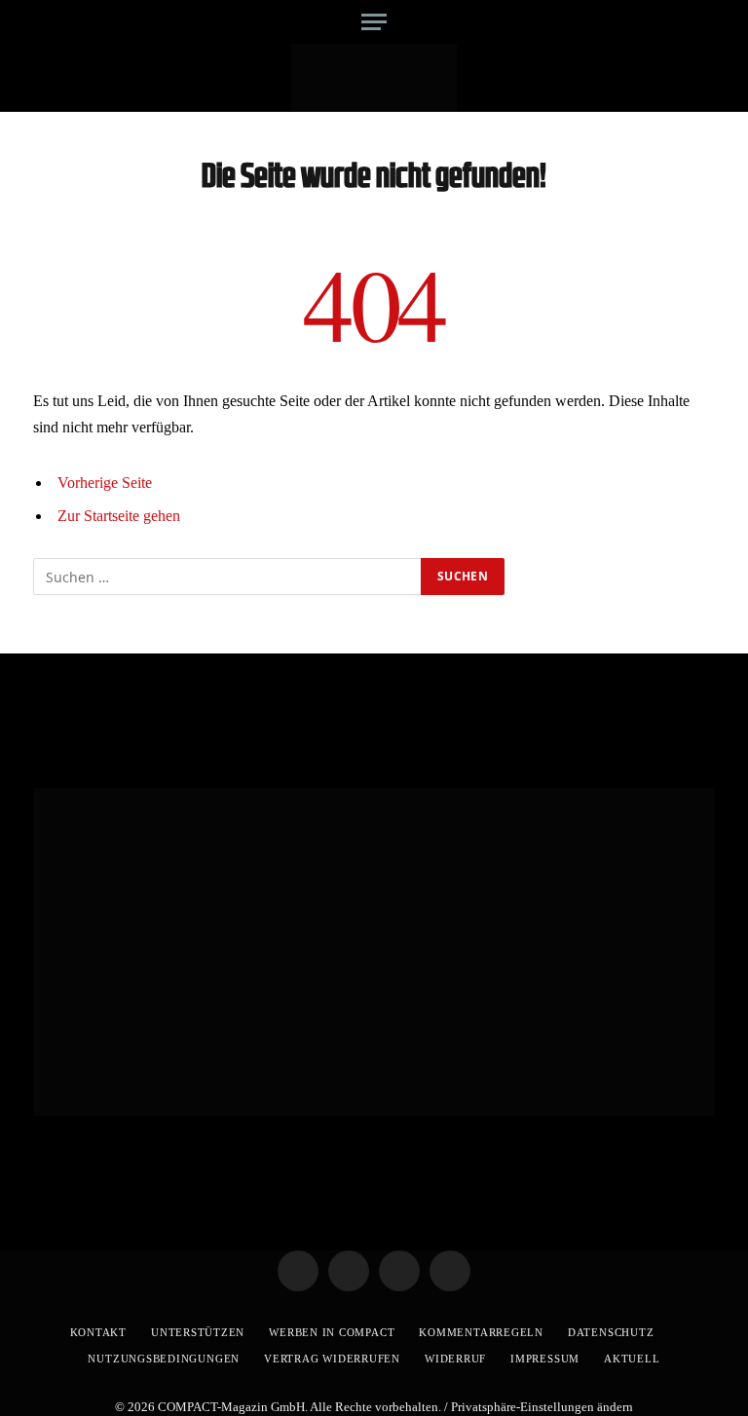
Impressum (545, 1358)
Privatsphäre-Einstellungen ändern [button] (542, 1406)
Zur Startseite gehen (118, 515)
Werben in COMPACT (331, 1332)
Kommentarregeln (481, 1332)
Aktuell (631, 1358)
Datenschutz (611, 1332)
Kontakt (98, 1332)
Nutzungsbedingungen (164, 1358)
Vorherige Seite (104, 482)
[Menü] (374, 22)
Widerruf (455, 1358)
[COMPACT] (374, 78)
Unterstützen (197, 1332)
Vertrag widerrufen (332, 1358)
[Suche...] (698, 22)
